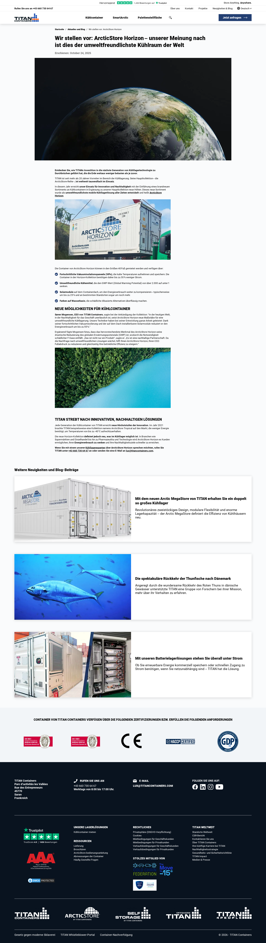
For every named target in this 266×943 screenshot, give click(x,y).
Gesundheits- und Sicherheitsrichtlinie (212, 852)
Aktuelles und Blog (76, 29)
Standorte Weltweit (202, 832)
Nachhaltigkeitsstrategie (205, 849)
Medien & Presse (201, 859)
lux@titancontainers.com (139, 450)
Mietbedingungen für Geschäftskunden (153, 839)
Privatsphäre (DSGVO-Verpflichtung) (152, 832)
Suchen (170, 17)
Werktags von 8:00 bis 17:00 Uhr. (94, 785)
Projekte (203, 8)
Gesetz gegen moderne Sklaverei (34, 934)
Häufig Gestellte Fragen (86, 859)
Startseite (59, 29)
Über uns (175, 8)
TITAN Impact (199, 856)
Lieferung (79, 846)
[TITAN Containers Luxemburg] (26, 18)
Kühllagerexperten (95, 447)
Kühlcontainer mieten (85, 832)
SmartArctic (120, 17)
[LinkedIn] (203, 787)
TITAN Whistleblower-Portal (78, 934)
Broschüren (80, 849)
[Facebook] (195, 787)
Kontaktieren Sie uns (203, 839)
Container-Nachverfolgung (116, 934)
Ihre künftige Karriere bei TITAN (208, 846)
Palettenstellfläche (150, 17)
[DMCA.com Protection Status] (41, 880)
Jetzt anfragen (232, 17)
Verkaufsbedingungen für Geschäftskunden (155, 846)
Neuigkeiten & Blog (223, 8)
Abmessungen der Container (88, 856)
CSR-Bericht (198, 835)
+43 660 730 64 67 (33, 8)
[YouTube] (219, 787)
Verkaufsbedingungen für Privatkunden (153, 849)
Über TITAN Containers (204, 842)
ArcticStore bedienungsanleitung (91, 852)
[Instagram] (210, 787)
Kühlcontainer (94, 17)
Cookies (137, 835)
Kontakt (189, 8)
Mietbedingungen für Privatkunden (151, 842)
